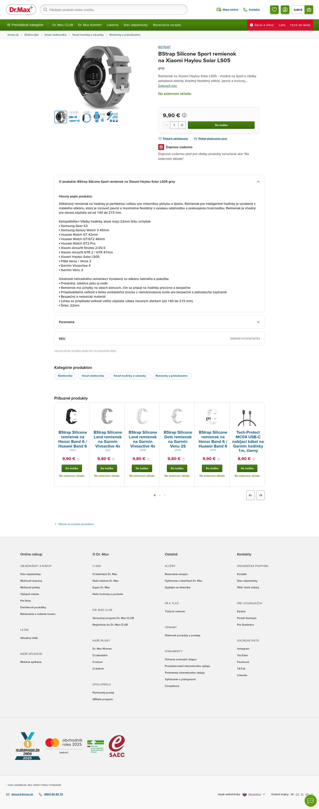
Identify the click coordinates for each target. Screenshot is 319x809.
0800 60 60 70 (53, 794)
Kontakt (242, 574)
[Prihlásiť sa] (285, 9)
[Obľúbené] (274, 9)
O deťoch (98, 668)
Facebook (243, 661)
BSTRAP (164, 47)
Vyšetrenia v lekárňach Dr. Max (183, 580)
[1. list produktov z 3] (154, 495)
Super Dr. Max (101, 587)
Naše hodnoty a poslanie (107, 593)
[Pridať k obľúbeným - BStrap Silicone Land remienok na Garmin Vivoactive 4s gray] (120, 407)
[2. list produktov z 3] (159, 495)
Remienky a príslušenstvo (172, 375)
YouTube (242, 655)
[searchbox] (114, 9)
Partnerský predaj (103, 692)
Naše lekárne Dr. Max (105, 580)
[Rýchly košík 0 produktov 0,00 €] (309, 9)
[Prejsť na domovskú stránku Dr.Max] (21, 9)
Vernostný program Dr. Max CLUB (113, 617)
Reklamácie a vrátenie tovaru (37, 613)
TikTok (241, 668)
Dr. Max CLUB (62, 25)
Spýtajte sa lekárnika (177, 587)
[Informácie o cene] (184, 115)
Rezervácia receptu (167, 25)
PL (302, 794)
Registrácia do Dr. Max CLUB (110, 624)
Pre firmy (25, 600)
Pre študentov (245, 624)
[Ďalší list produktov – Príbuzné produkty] (260, 495)
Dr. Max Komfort (90, 25)
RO (307, 794)
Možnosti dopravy (31, 580)
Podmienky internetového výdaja (185, 672)
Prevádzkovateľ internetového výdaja (187, 665)
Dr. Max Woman (102, 648)
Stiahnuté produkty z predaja (182, 635)
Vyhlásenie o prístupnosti (180, 679)
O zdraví (97, 661)
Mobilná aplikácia (31, 661)
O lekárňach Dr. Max (104, 574)
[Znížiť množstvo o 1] (166, 125)
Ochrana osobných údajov (181, 659)
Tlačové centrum (175, 611)
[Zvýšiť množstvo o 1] (182, 125)
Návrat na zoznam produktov (76, 524)
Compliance (172, 685)
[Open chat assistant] (310, 800)
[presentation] (72, 416)
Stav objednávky (136, 25)
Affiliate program (102, 699)
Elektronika (65, 375)
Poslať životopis (246, 617)
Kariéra (241, 611)
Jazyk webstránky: (229, 794)
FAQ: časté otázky (248, 587)
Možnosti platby (30, 587)
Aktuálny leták (29, 637)
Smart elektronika (93, 375)
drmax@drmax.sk (22, 794)
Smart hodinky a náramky (130, 375)
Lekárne (113, 25)
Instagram (243, 648)
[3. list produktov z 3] (164, 495)
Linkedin (242, 675)
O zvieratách (99, 655)
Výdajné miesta (29, 593)
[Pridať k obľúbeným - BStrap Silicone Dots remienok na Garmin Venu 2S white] (190, 407)
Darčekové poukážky (33, 607)
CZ (297, 794)
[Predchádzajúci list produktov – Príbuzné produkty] (250, 495)
